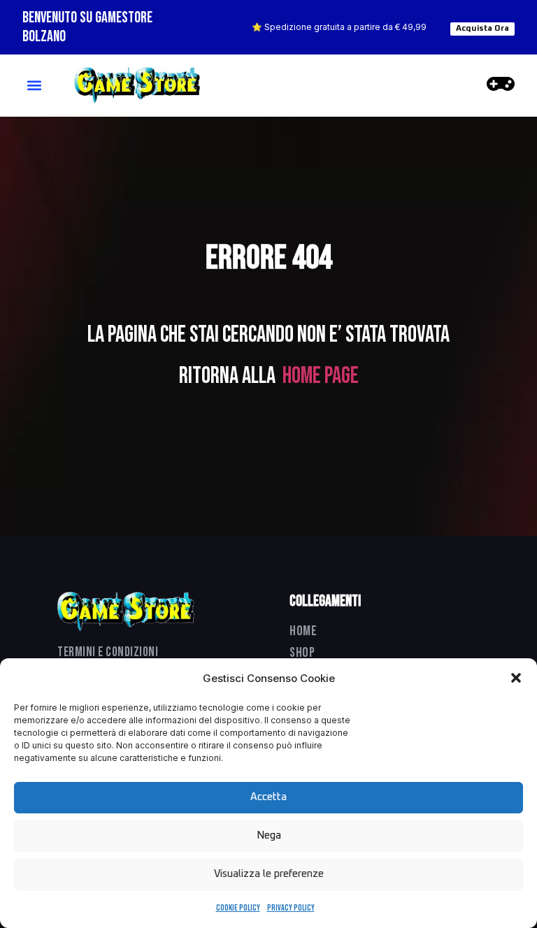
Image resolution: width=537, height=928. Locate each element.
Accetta (268, 797)
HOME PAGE (320, 376)
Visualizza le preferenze (269, 874)
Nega (269, 835)
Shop (302, 652)
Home (303, 631)
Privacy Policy (291, 908)
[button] (516, 678)
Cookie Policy (238, 908)
